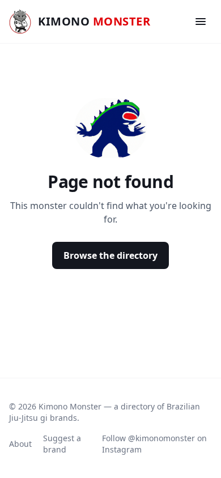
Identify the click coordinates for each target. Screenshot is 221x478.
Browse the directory (110, 255)
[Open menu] (200, 21)
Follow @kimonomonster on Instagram (154, 444)
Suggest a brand (62, 444)
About (20, 443)
